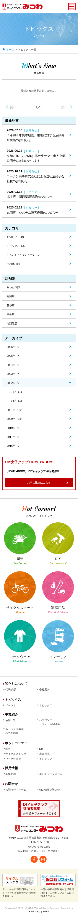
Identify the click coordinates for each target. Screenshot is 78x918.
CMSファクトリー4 (39, 911)
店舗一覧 (10, 720)
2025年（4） (14, 355)
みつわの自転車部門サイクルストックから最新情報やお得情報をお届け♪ (19, 892)
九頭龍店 (12, 323)
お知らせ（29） (16, 236)
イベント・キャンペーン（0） (24, 254)
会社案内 (44, 689)
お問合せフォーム (15, 789)
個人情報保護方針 (49, 789)
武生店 (11, 314)
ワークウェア (13, 758)
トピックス (45, 705)
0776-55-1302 (41, 842)
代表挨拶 (10, 689)
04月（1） (17, 400)
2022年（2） (14, 383)
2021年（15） (15, 410)
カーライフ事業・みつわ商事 (15, 731)
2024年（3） (14, 365)
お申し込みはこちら (39, 482)
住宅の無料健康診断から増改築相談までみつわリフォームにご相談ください (57, 892)
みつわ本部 (13, 287)
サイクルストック (15, 753)
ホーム (10, 49)
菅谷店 (11, 305)
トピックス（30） (17, 245)
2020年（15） (15, 418)
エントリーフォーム (50, 773)
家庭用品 (44, 753)
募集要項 (10, 773)
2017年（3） (14, 436)
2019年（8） (14, 428)
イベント (10, 705)
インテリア (45, 758)
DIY (41, 748)
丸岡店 (11, 296)
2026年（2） (14, 346)
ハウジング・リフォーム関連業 (49, 722)
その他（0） (14, 263)
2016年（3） (14, 445)
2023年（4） (14, 373)
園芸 (8, 748)
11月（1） (17, 391)
